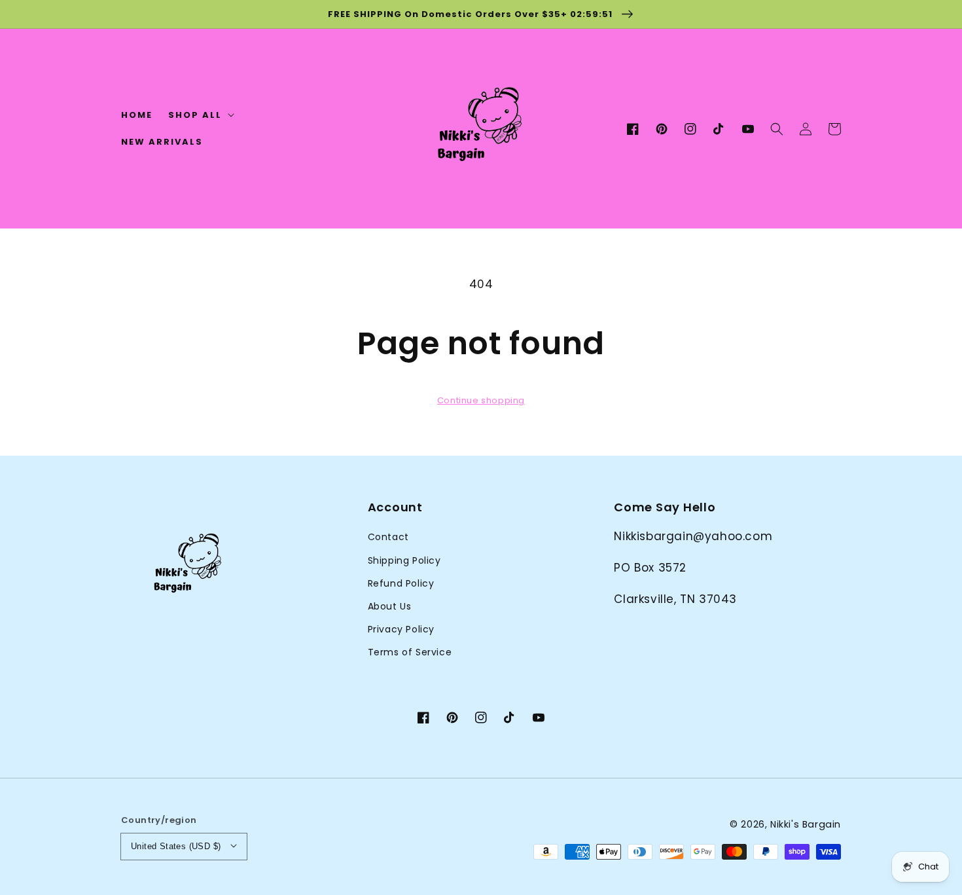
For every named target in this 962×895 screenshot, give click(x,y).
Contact (388, 536)
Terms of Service (410, 652)
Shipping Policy (404, 560)
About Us (390, 606)
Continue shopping (481, 400)
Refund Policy (401, 583)
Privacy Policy (401, 629)
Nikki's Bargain (805, 824)
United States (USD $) (176, 846)
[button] (776, 129)
